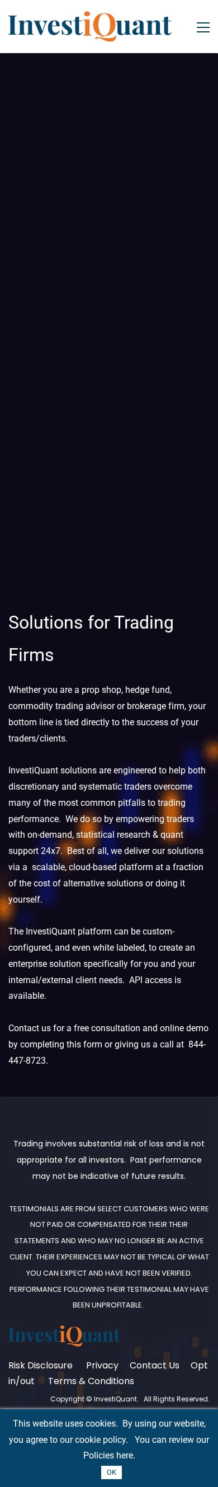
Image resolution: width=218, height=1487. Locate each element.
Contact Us (154, 1365)
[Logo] (90, 26)
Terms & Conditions (91, 1381)
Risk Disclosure (41, 1365)
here (124, 1455)
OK (111, 1472)
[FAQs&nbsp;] (85, 1365)
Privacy (103, 1365)
